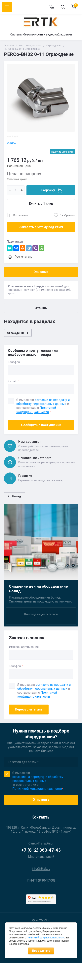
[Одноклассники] (22, 248)
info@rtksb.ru (41, 868)
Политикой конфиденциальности (37, 694)
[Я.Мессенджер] (10, 248)
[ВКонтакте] (16, 248)
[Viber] (35, 248)
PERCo (11, 143)
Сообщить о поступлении (41, 425)
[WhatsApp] (41, 248)
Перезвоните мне (29, 709)
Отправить (41, 799)
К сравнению (21, 215)
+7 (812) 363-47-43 (41, 850)
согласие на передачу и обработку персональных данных (44, 686)
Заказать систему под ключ (41, 227)
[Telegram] (29, 248)
